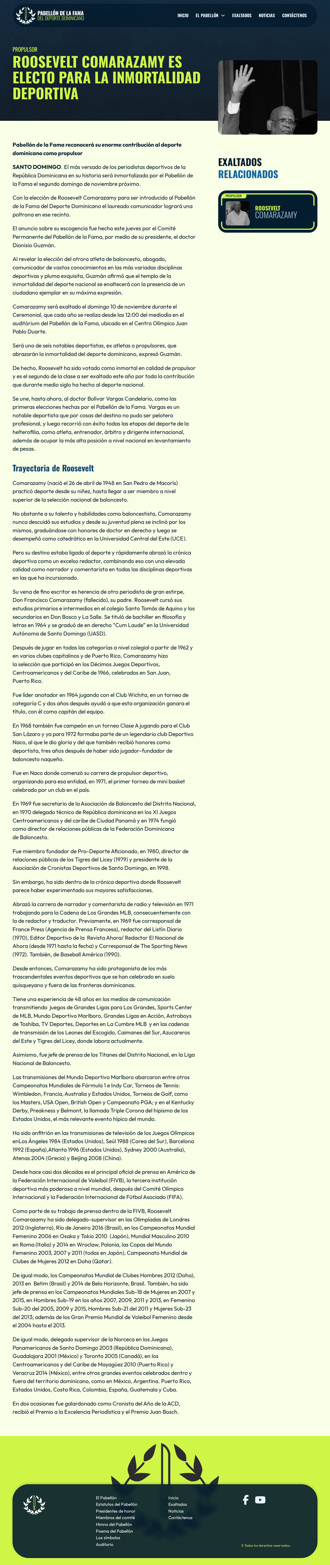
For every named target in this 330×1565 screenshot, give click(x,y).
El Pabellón (106, 1497)
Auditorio (104, 1544)
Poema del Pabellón (114, 1531)
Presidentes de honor (116, 1511)
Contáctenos (294, 15)
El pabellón (207, 15)
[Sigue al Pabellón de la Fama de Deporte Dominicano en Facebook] (246, 1500)
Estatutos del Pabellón (116, 1504)
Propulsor (234, 195)
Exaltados (241, 15)
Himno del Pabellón (114, 1524)
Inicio (183, 15)
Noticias (267, 15)
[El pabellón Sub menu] (223, 15)
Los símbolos (108, 1537)
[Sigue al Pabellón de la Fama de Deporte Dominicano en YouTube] (260, 1500)
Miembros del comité (115, 1517)
